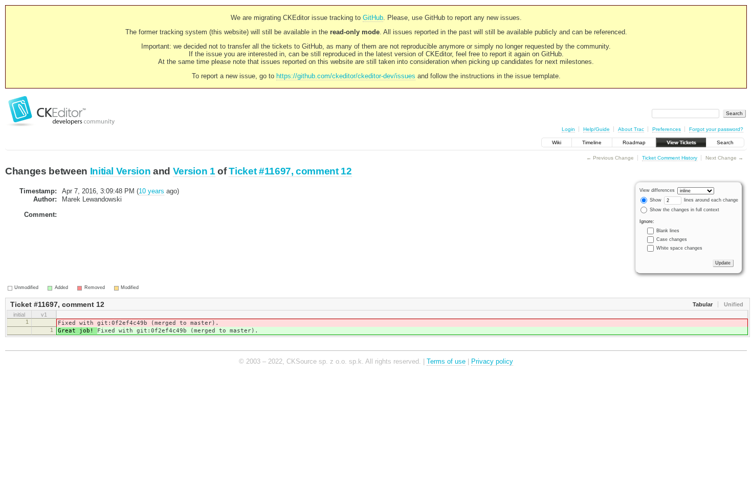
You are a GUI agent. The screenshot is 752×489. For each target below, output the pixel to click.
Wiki (556, 142)
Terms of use (446, 361)
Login (568, 129)
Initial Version (120, 171)
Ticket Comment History (669, 158)
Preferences (666, 129)
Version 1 (194, 171)
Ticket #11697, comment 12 (290, 171)
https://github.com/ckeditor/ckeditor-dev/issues (345, 76)
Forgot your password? (716, 129)
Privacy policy (492, 361)
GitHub (373, 17)
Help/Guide (596, 129)
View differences (657, 190)
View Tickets (681, 142)
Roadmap (634, 142)
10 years (151, 191)
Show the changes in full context (683, 209)
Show (654, 200)
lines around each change (710, 200)
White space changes (679, 248)
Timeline (592, 142)
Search (725, 142)
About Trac (631, 129)
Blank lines (667, 230)
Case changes (671, 239)
